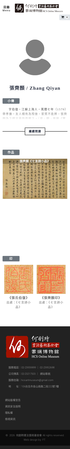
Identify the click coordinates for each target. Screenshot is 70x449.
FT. (44, 439)
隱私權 (9, 412)
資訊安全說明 (13, 406)
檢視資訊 (10, 419)
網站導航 (45, 373)
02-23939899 (28, 367)
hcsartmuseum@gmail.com (37, 380)
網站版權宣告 (13, 400)
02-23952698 (47, 367)
